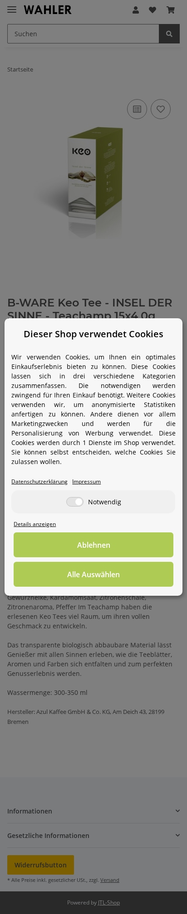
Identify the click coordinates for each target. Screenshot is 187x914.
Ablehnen (93, 545)
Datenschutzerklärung (39, 481)
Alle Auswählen (93, 574)
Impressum (86, 481)
